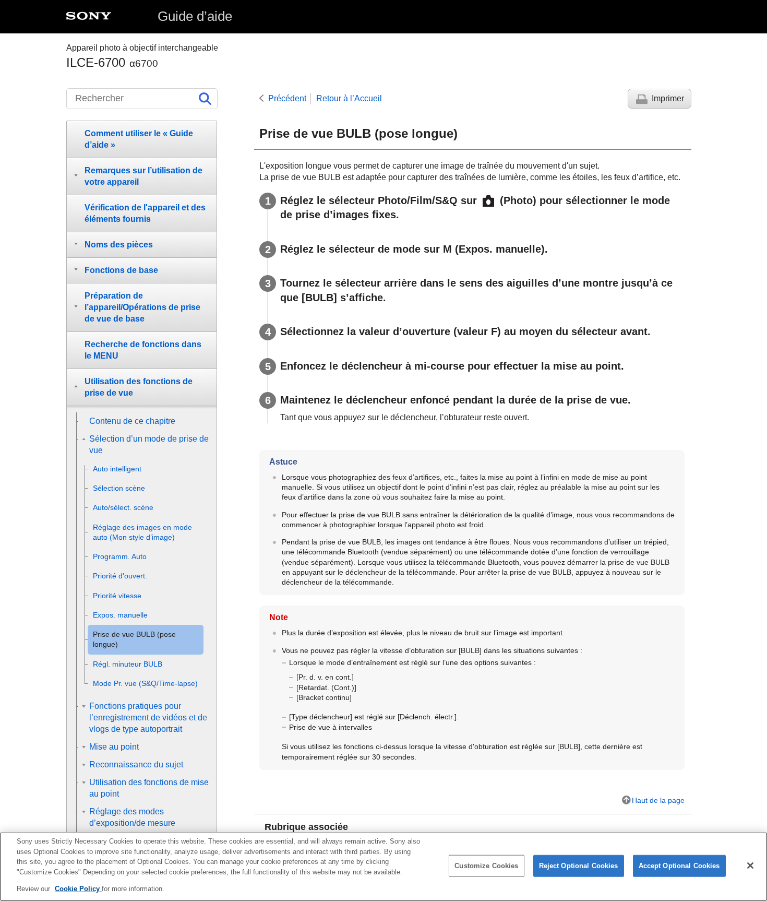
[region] (383, 866)
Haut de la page (658, 800)
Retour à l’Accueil (349, 98)
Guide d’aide (195, 16)
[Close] (750, 865)
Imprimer (668, 98)
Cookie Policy (78, 889)
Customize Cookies (486, 866)
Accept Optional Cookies (679, 866)
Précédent (287, 98)
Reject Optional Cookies (578, 866)
